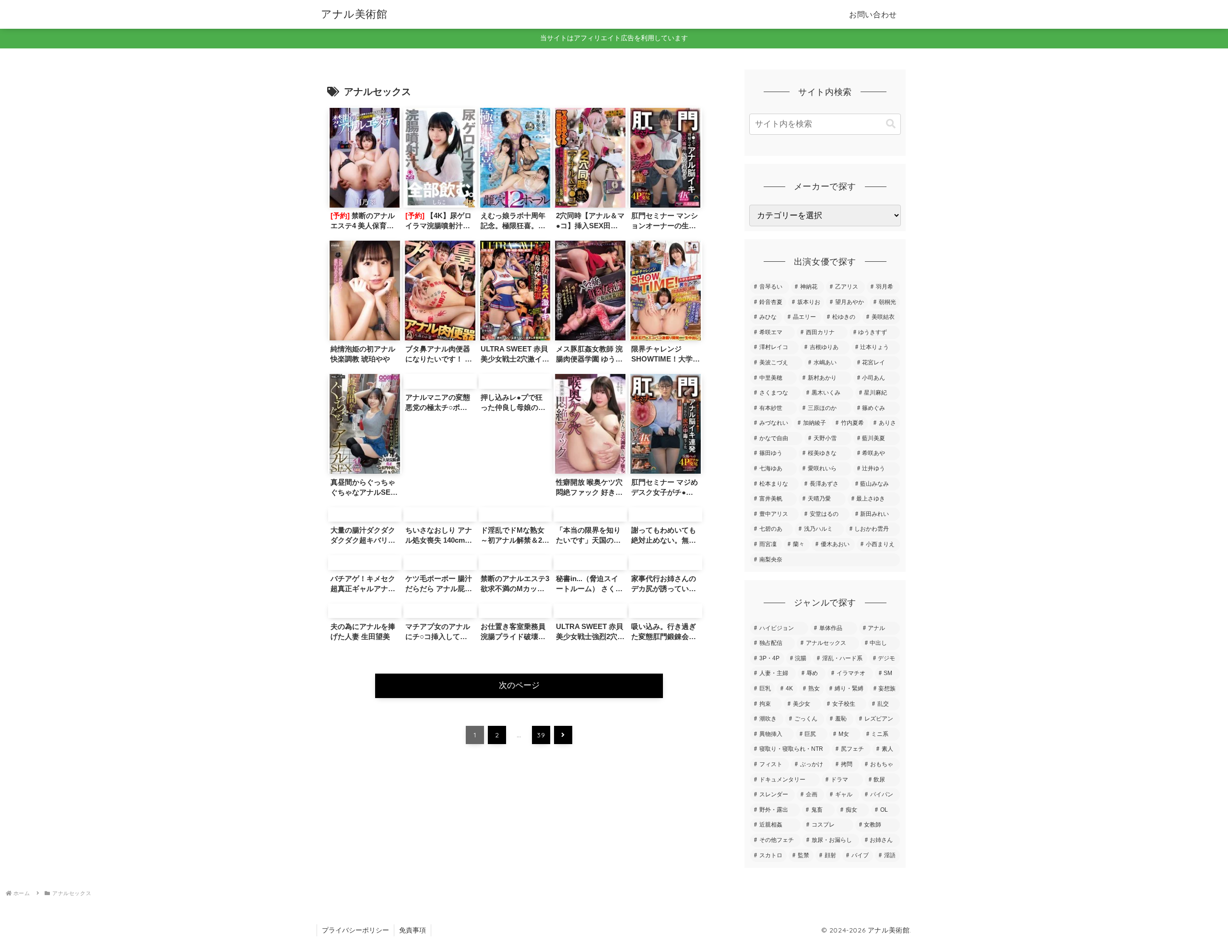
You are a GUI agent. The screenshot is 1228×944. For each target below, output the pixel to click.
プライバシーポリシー (355, 930)
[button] (890, 123)
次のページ (519, 685)
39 (541, 735)
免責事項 (412, 930)
